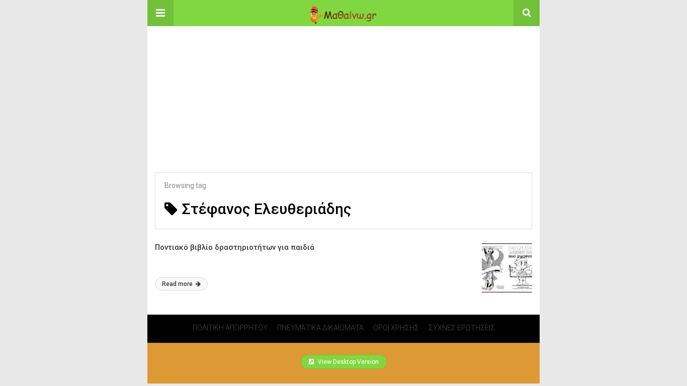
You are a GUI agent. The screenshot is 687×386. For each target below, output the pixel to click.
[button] (160, 13)
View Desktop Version (347, 361)
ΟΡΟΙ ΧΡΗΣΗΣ (396, 328)
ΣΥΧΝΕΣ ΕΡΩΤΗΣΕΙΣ (461, 328)
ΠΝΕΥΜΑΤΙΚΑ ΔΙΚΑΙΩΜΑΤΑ (320, 328)
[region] (343, 89)
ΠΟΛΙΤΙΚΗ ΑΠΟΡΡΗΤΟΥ (230, 328)
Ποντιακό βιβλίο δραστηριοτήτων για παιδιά (234, 247)
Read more (178, 283)
